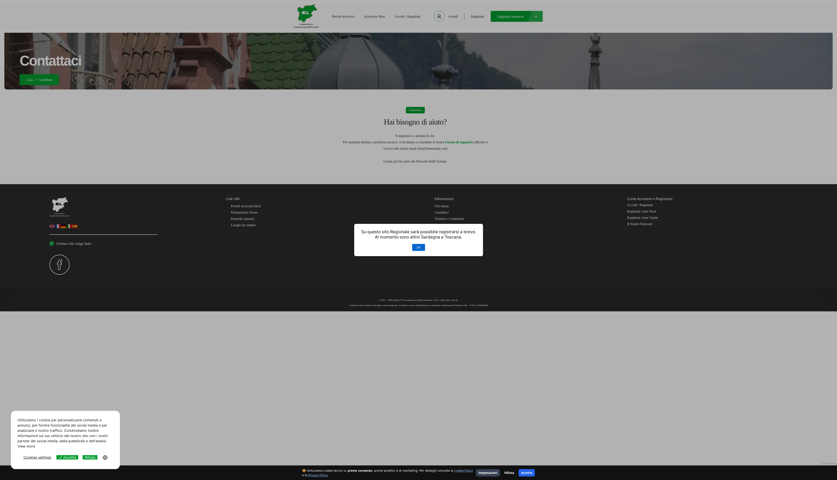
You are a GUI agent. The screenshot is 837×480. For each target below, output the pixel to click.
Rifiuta (509, 473)
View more (26, 446)
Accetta (526, 473)
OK (419, 247)
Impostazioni (487, 473)
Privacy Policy (317, 475)
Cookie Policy (463, 470)
